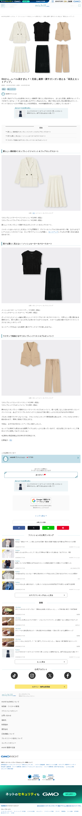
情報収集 (63, 811)
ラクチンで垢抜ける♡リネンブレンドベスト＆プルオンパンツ (27, 140)
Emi (79, 579)
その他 (12, 812)
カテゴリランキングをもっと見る (41, 595)
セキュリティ (39, 811)
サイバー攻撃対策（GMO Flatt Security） (54, 766)
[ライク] (80, 5)
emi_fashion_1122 (75, 568)
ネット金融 (69, 811)
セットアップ (12, 89)
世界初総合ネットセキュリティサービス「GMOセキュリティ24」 (17, 764)
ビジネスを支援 (30, 811)
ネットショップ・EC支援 (19, 811)
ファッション (21, 16)
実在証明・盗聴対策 (6, 766)
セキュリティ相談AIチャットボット (67, 764)
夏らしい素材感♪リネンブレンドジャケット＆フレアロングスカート (29, 132)
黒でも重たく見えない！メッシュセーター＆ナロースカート (27, 136)
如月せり (78, 625)
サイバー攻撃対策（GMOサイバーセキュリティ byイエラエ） (27, 766)
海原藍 (78, 614)
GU (4, 89)
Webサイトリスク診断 (51, 764)
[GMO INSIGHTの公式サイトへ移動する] (9, 756)
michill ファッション (11, 94)
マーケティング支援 (48, 811)
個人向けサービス (5, 812)
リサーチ (57, 811)
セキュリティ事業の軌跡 (7, 768)
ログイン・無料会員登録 (41, 687)
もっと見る (41, 662)
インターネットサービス (6, 811)
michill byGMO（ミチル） (8, 16)
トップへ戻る (40, 516)
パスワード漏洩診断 (40, 764)
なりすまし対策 (70, 766)
